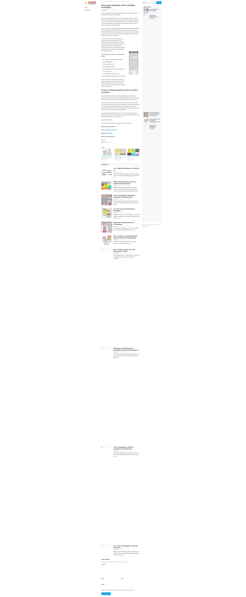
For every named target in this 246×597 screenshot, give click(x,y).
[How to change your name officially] (133, 152)
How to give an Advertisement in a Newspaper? (153, 16)
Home (86, 7)
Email (122, 578)
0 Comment (122, 10)
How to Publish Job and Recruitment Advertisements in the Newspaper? (154, 120)
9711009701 (114, 130)
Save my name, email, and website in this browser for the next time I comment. (119, 590)
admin (110, 10)
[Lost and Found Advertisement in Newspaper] (120, 152)
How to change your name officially (153, 10)
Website (103, 584)
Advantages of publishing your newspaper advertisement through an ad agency (125, 350)
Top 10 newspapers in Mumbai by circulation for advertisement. (154, 114)
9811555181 (108, 130)
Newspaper (87, 10)
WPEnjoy (147, 226)
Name (102, 578)
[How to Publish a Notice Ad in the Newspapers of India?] (107, 152)
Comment (103, 564)
